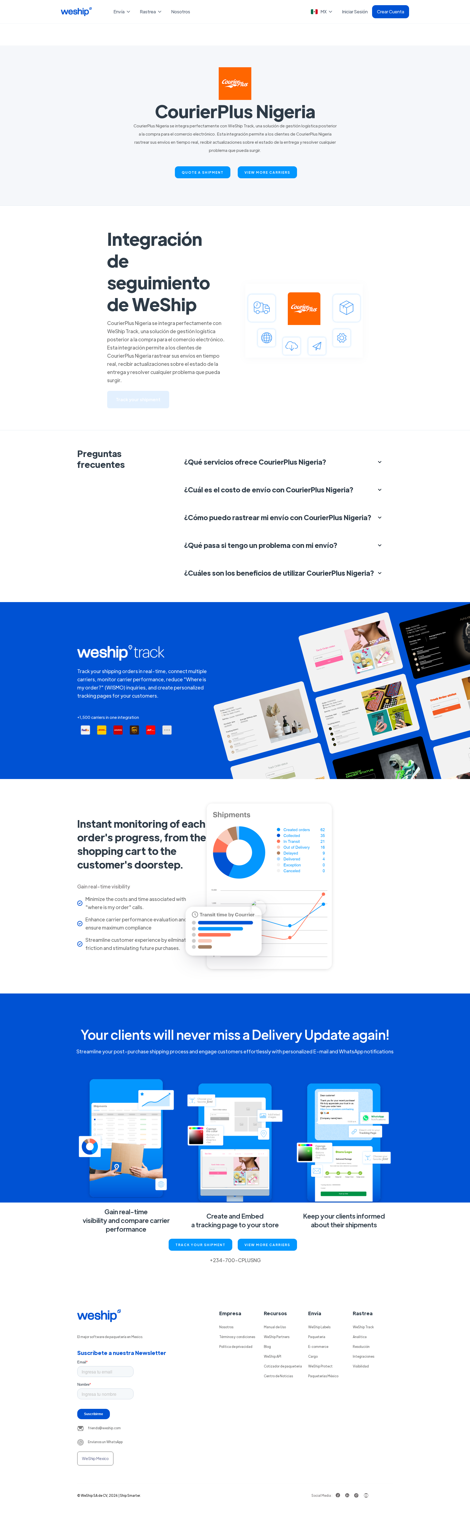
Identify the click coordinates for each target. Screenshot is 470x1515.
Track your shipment (138, 399)
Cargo (313, 1356)
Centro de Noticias (278, 1376)
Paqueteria (316, 1337)
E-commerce (318, 1346)
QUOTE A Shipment (203, 172)
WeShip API (272, 1356)
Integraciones (363, 1356)
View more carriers (267, 172)
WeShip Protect (320, 1366)
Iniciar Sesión (355, 11)
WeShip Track (363, 1327)
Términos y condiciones (237, 1337)
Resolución (361, 1346)
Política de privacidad (235, 1346)
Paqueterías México (323, 1376)
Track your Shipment (200, 1245)
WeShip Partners (276, 1337)
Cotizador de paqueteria (283, 1366)
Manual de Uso (275, 1327)
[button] (122, 11)
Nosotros (180, 11)
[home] (76, 11)
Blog (267, 1346)
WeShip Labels (319, 1327)
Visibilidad (361, 1366)
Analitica (360, 1337)
